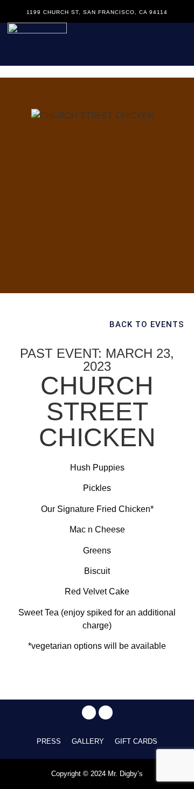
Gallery (88, 741)
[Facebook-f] (89, 712)
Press (49, 741)
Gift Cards (136, 741)
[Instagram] (106, 712)
